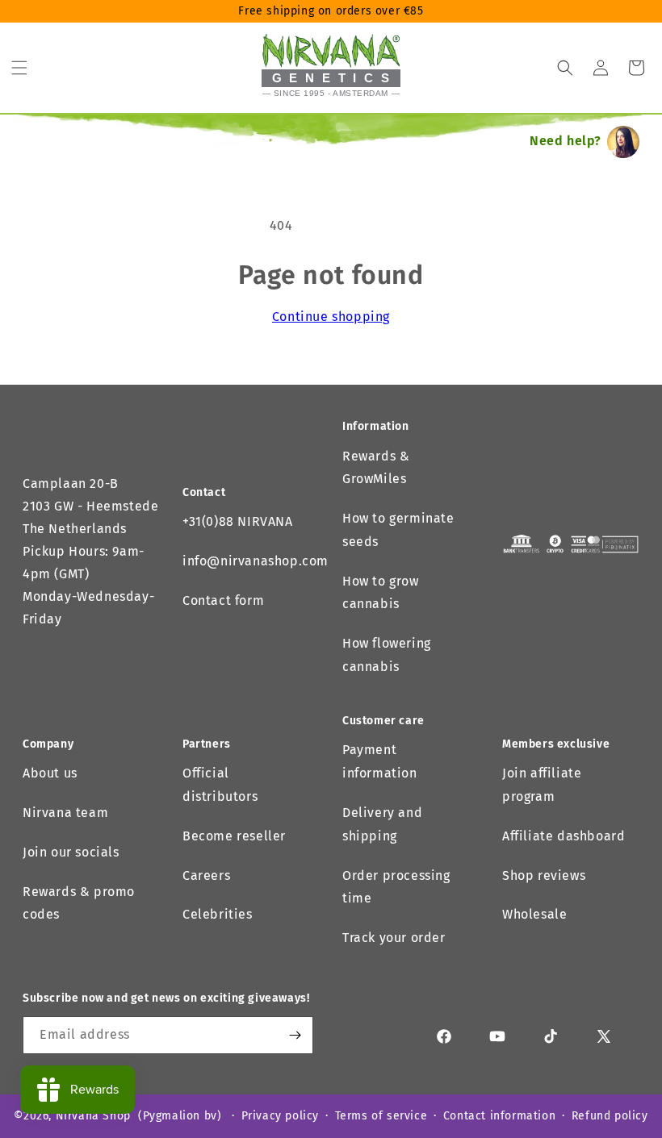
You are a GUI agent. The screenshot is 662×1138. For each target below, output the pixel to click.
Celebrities (217, 914)
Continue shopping (331, 316)
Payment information (379, 761)
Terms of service (381, 1116)
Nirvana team (65, 812)
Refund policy (610, 1116)
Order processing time (396, 887)
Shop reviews (543, 875)
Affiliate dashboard (563, 836)
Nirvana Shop (93, 1116)
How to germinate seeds (398, 530)
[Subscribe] (294, 1035)
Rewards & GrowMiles (375, 467)
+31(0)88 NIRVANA (237, 521)
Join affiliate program (541, 784)
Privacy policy (280, 1116)
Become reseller (234, 836)
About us (50, 773)
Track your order (394, 937)
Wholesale (534, 914)
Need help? (565, 140)
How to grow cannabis (380, 592)
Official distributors (220, 784)
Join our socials (71, 852)
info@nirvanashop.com (255, 561)
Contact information (499, 1116)
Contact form (223, 600)
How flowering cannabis (386, 655)
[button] (19, 67)
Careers (206, 875)
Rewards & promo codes (79, 903)
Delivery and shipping (382, 824)
